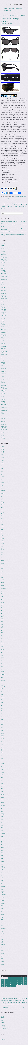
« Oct (2, 988)
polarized (2, 794)
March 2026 (3, 251)
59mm (11, 998)
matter (25, 196)
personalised (3, 785)
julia (1, 691)
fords (2, 616)
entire (2, 576)
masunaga (2, 739)
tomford (2, 914)
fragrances (2, 619)
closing (2, 535)
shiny (9, 1006)
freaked (2, 624)
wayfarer (2, 953)
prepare (2, 803)
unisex (14, 1008)
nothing (2, 766)
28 (6, 986)
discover (2, 560)
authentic (2, 480)
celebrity (2, 512)
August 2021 (3, 337)
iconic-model (3, 674)
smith (2, 869)
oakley (2, 769)
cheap (2, 519)
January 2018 (3, 404)
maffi (1, 725)
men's (2, 744)
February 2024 (3, 290)
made (2, 724)
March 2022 (3, 326)
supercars (2, 895)
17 (17, 982)
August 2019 (3, 374)
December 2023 (3, 293)
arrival (2, 471)
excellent (2, 579)
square (21, 1006)
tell (1, 902)
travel (2, 917)
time (1, 911)
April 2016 (3, 437)
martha (2, 736)
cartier (2, 507)
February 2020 (3, 365)
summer (2, 888)
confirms (2, 543)
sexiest (2, 852)
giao (1, 640)
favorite (2, 599)
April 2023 (3, 306)
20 (2, 984)
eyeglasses (3, 587)
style (1, 883)
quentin (2, 816)
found (2, 618)
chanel (2, 516)
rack (1, 817)
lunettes (2, 719)
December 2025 (3, 256)
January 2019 (3, 385)
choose (2, 524)
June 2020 (2, 359)
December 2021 (3, 331)
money (2, 753)
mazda (2, 743)
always (2, 462)
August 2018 (3, 393)
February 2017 (3, 421)
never (2, 761)
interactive (2, 679)
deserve (2, 554)
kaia (1, 696)
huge (1, 669)
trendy (2, 922)
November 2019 (4, 370)
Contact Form (11, 8)
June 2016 (2, 434)
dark (16, 1000)
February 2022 (3, 327)
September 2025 (4, 260)
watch (2, 950)
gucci (2, 654)
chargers (2, 518)
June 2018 (2, 396)
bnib (1, 491)
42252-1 (2, 448)
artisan (2, 473)
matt (1, 741)
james (2, 685)
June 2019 (2, 377)
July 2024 (2, 282)
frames (2, 622)
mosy (2, 758)
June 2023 (2, 303)
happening (2, 657)
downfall (2, 563)
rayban (2, 825)
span (1, 872)
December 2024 (3, 274)
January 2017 (3, 423)
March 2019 (3, 382)
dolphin (2, 562)
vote (1, 948)
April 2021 (3, 343)
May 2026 (2, 248)
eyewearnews (3, 588)
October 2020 (3, 352)
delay (2, 551)
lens (6, 1004)
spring (2, 877)
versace (2, 934)
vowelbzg (2, 1022)
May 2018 (2, 398)
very (1, 936)
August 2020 (3, 356)
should (2, 863)
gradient (12, 1002)
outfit (2, 778)
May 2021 (2, 342)
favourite (2, 604)
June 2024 (2, 284)
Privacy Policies (18, 8)
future (2, 632)
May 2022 (2, 323)
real (1, 828)
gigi (1, 641)
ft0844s (2, 627)
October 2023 (3, 296)
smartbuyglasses (4, 867)
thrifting (2, 908)
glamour (2, 643)
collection (2, 538)
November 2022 (4, 313)
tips (1, 913)
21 (6, 984)
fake (1, 591)
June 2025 (2, 265)
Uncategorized (3, 928)
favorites (2, 601)
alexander (2, 459)
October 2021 (3, 334)
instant (2, 677)
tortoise (11, 1008)
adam (2, 455)
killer (1, 700)
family (2, 594)
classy (2, 530)
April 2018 (3, 399)
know (2, 704)
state (1, 878)
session (2, 850)
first (1, 611)
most (1, 757)
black (17, 196)
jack (1, 683)
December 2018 (3, 387)
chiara (2, 521)
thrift (1, 906)
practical (2, 797)
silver (12, 1005)
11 (21, 980)
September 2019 (4, 373)
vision (2, 942)
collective (2, 540)
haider (2, 655)
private (2, 811)
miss (1, 750)
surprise (2, 897)
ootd (1, 775)
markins (2, 733)
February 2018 (3, 402)
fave (1, 597)
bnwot (2, 494)
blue (2, 1000)
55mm (4, 998)
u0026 (2, 923)
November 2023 (4, 295)
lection (2, 708)
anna (1, 465)
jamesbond (3, 686)
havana (24, 1002)
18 (21, 982)
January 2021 (3, 348)
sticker (2, 880)
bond (1, 496)
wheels (2, 956)
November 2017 (4, 407)
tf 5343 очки (3, 1025)
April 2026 (3, 249)
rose (6, 1006)
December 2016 (3, 424)
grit (1, 652)
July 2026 (2, 245)
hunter (2, 672)
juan (1, 689)
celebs (2, 513)
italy (2, 1004)
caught (2, 509)
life (1, 710)
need (1, 760)
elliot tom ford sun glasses (5, 1026)
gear (1, 635)
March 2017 (3, 420)
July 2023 (2, 301)
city (1, 527)
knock (2, 702)
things (2, 905)
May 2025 (2, 267)
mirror (18, 1004)
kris (1, 705)
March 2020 (3, 363)
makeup (2, 728)
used (1, 930)
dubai (2, 566)
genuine (2, 636)
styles (2, 884)
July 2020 (2, 357)
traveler (2, 919)
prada (2, 799)
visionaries (3, 944)
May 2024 (2, 285)
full (1, 630)
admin (10, 23)
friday (2, 626)
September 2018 (4, 391)
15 (10, 982)
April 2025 (3, 268)
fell (1, 607)
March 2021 (3, 345)
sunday (2, 889)
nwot (1, 767)
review (2, 836)
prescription (3, 805)
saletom (2, 845)
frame (2, 621)
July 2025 (2, 264)
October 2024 (3, 278)
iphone (2, 682)
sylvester (2, 900)
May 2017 (2, 416)
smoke (14, 1006)
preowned (2, 802)
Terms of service (7, 10)
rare (1, 822)
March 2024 (3, 288)
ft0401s (21, 196)
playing (2, 792)
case (13, 1000)
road (1, 841)
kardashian (3, 697)
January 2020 (3, 366)
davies (2, 546)
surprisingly (3, 899)
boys (1, 499)
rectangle (2, 198)
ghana (2, 638)
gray (1, 650)
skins (2, 864)
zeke (1, 966)
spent (2, 874)
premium (2, 800)
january (2, 688)
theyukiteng (3, 903)
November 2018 (4, 388)
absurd (2, 454)
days (1, 548)
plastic (23, 1004)
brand (2, 501)
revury (2, 838)
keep (1, 699)
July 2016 (2, 432)
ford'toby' (2, 615)
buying (2, 504)
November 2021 (4, 332)
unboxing (2, 927)
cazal (1, 510)
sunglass (2, 891)
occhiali (2, 774)
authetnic (2, 482)
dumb (2, 568)
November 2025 (4, 257)
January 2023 (3, 310)
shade (2, 853)
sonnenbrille (3, 870)
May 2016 (2, 435)
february (2, 605)
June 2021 (2, 340)
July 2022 (2, 320)
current (2, 544)
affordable (2, 457)
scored (2, 849)
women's (22, 1008)
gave (1, 633)
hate (1, 658)
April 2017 (3, 418)
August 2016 (3, 430)
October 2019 (3, 371)
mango (2, 730)
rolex (1, 842)
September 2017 (4, 410)
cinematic (2, 526)
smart (2, 866)
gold (1, 647)
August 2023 (3, 299)
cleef (1, 532)
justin (2, 694)
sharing (2, 855)
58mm (9, 998)
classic (2, 529)
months (2, 755)
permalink (19, 198)
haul (1, 660)
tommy (2, 916)
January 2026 (3, 254)
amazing (2, 463)
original (2, 777)
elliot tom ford (3, 1028)
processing (3, 814)
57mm (6, 998)
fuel (1, 629)
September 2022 (4, 317)
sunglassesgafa (3, 894)
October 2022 (3, 315)
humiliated (2, 671)
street (2, 881)
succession (3, 886)
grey (21, 1002)
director (2, 558)
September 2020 (4, 354)
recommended (3, 833)
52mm (2, 998)
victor (2, 938)
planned (2, 791)
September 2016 (4, 429)
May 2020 (2, 360)
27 (2, 986)
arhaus (2, 468)
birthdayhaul (3, 490)
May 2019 (2, 379)
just (1, 693)
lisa (1, 711)
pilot (20, 1004)
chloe (2, 523)
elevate (2, 572)
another (2, 466)
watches (2, 952)
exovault (2, 582)
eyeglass (2, 585)
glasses (2, 644)
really (2, 830)
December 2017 (3, 405)
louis (1, 718)
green (18, 1002)
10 (17, 980)
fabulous (2, 590)
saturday (2, 847)
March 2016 (3, 438)
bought (2, 498)
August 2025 (3, 262)
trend (1, 920)
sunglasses (9, 198)
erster (2, 577)
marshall (2, 735)
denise (2, 552)
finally (2, 608)
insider (2, 675)
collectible (2, 537)
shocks (2, 858)
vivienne (2, 945)
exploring (2, 583)
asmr (1, 474)
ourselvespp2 (3, 1023)
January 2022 (3, 329)
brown (10, 1000)
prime (2, 810)
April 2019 (3, 381)
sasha (5, 198)
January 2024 (3, 292)
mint (1, 749)
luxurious (2, 721)
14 (6, 982)
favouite (2, 602)
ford (10, 196)
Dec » (26, 988)
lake (1, 707)
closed (2, 533)
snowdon (18, 1005)
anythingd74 (3, 1016)
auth (1, 479)
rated (1, 824)
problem (2, 813)
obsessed (2, 771)
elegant (2, 571)
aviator (21, 998)
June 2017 (2, 415)
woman (2, 958)
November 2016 (4, 426)
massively (2, 738)
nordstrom (2, 764)
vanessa (2, 933)
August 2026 (3, 243)
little (1, 713)
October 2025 (3, 259)
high (1, 661)
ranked (2, 819)
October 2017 (3, 409)
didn (1, 557)
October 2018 (3, 390)
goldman (2, 649)
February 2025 (3, 271)
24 (17, 984)
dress (2, 565)
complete (2, 541)
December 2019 (3, 368)
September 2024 (4, 279)
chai (1, 515)
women (2, 959)
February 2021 (3, 346)
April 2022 (3, 324)
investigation (3, 680)
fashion (2, 596)
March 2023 (3, 307)
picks (2, 788)
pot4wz (2, 1019)
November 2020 (4, 351)
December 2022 (3, 312)
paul (1, 782)
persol (2, 783)
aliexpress (2, 460)
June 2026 (2, 246)
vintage (2, 941)
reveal (2, 835)
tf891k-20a (3, 1030)
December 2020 (3, 349)
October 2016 (3, 427)
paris (1, 780)
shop (1, 860)
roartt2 (2, 1020)
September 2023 (4, 298)
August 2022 (3, 318)
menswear (2, 746)
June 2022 (2, 321)
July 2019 (2, 376)
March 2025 (3, 270)
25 (21, 984)
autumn (2, 484)
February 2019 (3, 384)
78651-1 (2, 451)
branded (2, 502)
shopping (2, 861)
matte (12, 1004)
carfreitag (2, 505)
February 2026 (3, 253)
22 (10, 984)
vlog (1, 947)
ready (2, 827)
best (1, 487)
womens (2, 961)
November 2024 (4, 276)
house (2, 668)
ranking (2, 821)
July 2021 (2, 338)
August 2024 (3, 281)
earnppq (2, 1017)
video (2, 939)
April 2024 (3, 287)
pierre (2, 789)
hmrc (1, 663)
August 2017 (3, 412)
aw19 (2, 485)
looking (2, 716)
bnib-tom (2, 493)
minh (1, 747)
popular (2, 796)
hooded (2, 666)
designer (2, 555)
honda (2, 665)
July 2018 (2, 395)
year (1, 962)
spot (1, 875)
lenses (9, 1004)
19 (25, 982)
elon (1, 574)
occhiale (2, 772)
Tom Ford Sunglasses (14, 4)
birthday (2, 488)
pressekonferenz (4, 806)
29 (10, 986)
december (2, 549)
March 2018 (3, 401)
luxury (2, 722)
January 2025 (3, 273)
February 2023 (3, 309)
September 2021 (4, 335)
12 (25, 980)
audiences (2, 477)
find (1, 610)
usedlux (2, 931)
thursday (2, 909)
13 (2, 982)
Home (5, 8)
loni (1, 714)
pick (1, 786)
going (2, 646)
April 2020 (3, 362)
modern (2, 752)
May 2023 (2, 304)
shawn (2, 856)
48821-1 (2, 449)
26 (25, 984)
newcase (2, 763)
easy (1, 569)
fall (1, 593)
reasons (2, 831)
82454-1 (2, 452)
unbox (2, 925)
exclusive (2, 580)
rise (1, 839)
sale (1, 844)
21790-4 (2, 446)
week (2, 955)
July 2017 (2, 413)
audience (2, 476)
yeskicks (2, 964)
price (1, 808)
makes (2, 727)
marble (2, 732)
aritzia (2, 470)
